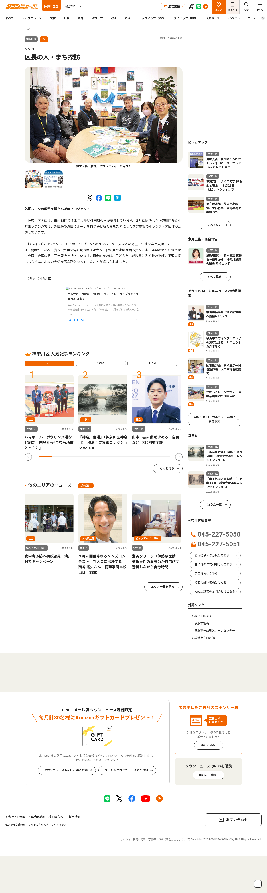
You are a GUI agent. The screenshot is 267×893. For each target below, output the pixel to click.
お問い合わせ (237, 820)
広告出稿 (174, 6)
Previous (34, 113)
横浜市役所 (201, 623)
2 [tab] (58, 456)
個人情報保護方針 (15, 824)
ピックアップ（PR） (152, 18)
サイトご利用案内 (38, 824)
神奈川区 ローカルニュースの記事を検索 (214, 419)
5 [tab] (98, 456)
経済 (128, 18)
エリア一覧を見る (162, 586)
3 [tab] (71, 456)
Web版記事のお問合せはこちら (215, 591)
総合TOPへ (71, 6)
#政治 (31, 278)
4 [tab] (85, 456)
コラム (252, 18)
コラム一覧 (214, 504)
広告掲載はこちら (206, 573)
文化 (53, 18)
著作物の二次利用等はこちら (213, 564)
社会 (67, 18)
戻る (29, 29)
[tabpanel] (104, 118)
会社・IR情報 (16, 817)
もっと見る (167, 468)
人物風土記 (213, 18)
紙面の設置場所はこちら (210, 582)
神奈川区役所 (203, 616)
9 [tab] (150, 456)
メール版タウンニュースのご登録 (126, 770)
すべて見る (214, 225)
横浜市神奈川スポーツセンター (214, 630)
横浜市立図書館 (204, 638)
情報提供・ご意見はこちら (212, 555)
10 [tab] (163, 456)
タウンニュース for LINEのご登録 (66, 770)
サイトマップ (58, 824)
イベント (234, 18)
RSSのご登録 (207, 775)
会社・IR (232, 10)
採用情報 (74, 817)
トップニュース (32, 18)
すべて (9, 18)
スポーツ (97, 18)
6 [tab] (111, 456)
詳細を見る (207, 745)
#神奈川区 (44, 278)
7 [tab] (124, 456)
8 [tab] (137, 456)
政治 (114, 18)
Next (172, 113)
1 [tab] (45, 456)
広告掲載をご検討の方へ (47, 817)
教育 (80, 18)
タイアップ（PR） (186, 18)
